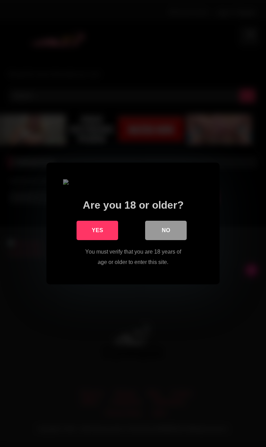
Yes (97, 230)
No (166, 230)
